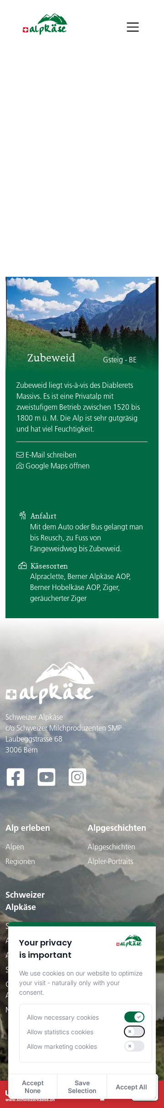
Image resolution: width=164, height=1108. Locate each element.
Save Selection (82, 1086)
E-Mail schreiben (50, 454)
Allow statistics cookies (60, 1032)
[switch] (134, 1016)
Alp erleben (27, 828)
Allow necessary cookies (63, 1017)
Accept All (131, 1087)
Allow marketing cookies (62, 1046)
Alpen (14, 846)
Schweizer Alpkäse (25, 900)
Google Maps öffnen (57, 465)
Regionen (20, 861)
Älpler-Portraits (110, 861)
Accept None (33, 1086)
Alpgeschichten (116, 828)
